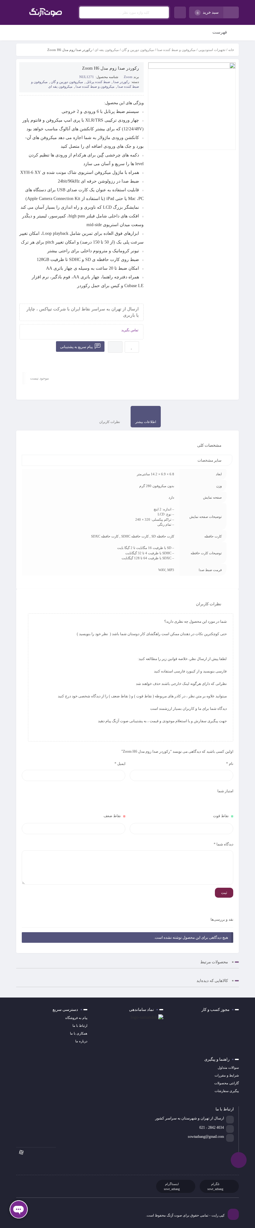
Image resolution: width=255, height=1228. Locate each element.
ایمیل (119, 763)
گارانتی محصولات (226, 1083)
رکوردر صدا (121, 82)
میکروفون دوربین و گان (138, 50)
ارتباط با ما (79, 1025)
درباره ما (81, 1041)
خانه (231, 50)
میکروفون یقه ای (107, 50)
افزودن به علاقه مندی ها (132, 347)
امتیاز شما (225, 791)
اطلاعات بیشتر (145, 422)
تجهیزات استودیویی (211, 50)
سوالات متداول (228, 1067)
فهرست (220, 32)
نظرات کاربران (109, 422)
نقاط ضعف (112, 816)
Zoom (128, 77)
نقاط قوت (221, 816)
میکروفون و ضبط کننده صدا (176, 50)
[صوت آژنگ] (45, 12)
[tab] (146, 416)
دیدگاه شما (223, 844)
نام (229, 763)
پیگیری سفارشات (227, 1091)
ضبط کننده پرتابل (98, 82)
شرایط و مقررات (227, 1075)
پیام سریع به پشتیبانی (77, 347)
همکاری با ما (78, 1033)
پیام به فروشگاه (76, 1018)
